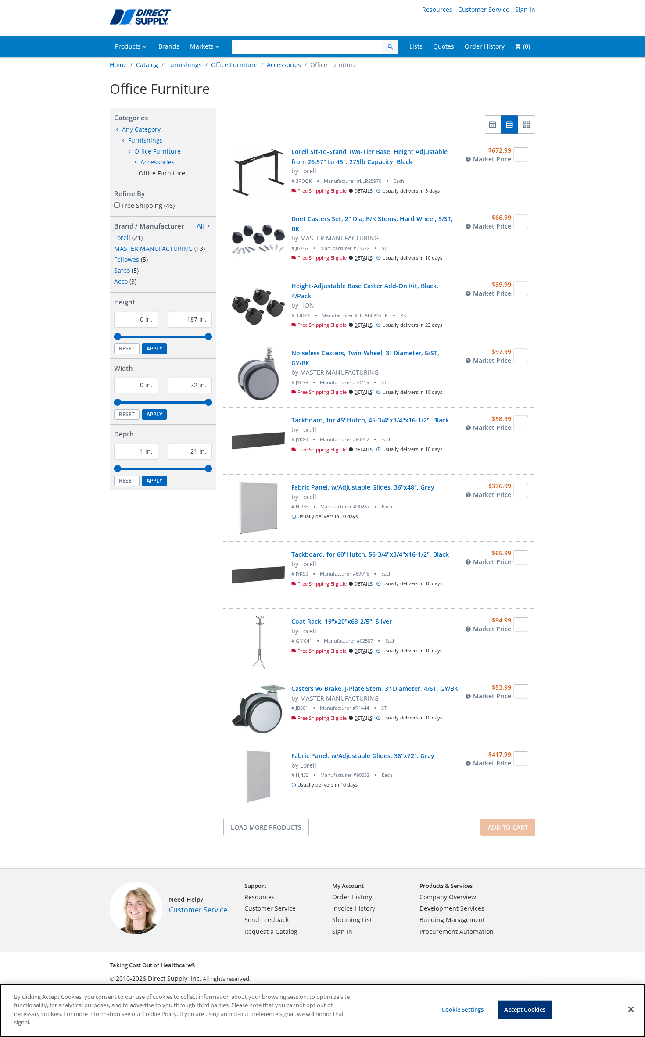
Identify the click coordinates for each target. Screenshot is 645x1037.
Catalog (147, 65)
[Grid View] (526, 124)
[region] (322, 1010)
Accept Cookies (524, 1009)
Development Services (451, 908)
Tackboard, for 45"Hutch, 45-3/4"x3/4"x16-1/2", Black (370, 420)
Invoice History (353, 908)
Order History (352, 897)
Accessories (284, 65)
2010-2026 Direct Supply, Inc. (158, 978)
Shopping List (352, 919)
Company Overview (447, 897)
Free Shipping (148, 205)
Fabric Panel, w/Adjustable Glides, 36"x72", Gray (362, 755)
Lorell (122, 237)
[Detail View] (509, 124)
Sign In (525, 9)
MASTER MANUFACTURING (153, 248)
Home (118, 65)
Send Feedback (266, 919)
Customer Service (483, 9)
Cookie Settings (462, 1009)
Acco (121, 281)
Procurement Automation (456, 931)
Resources (437, 9)
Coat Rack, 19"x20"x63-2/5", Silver (341, 621)
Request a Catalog (270, 931)
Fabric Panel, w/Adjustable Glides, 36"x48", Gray (362, 487)
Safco (122, 270)
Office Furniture (234, 65)
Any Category (141, 129)
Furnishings (184, 65)
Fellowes (126, 259)
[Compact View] (492, 124)
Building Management (452, 919)
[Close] (631, 1009)
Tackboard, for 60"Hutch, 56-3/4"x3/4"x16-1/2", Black (370, 554)
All (200, 226)
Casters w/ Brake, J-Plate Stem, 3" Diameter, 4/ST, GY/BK (374, 688)
